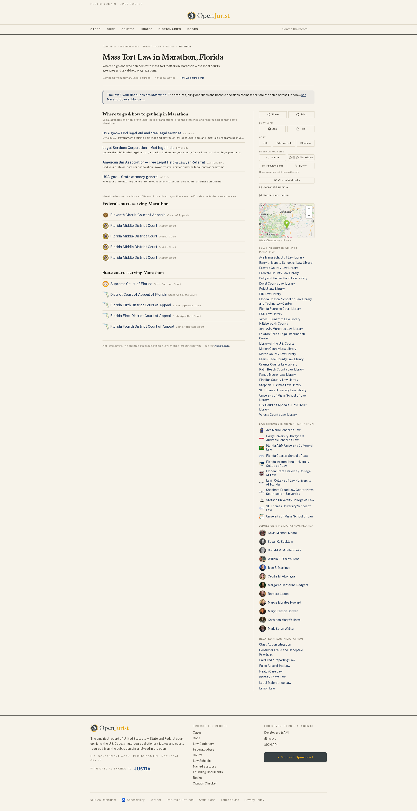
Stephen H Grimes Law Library (280, 385)
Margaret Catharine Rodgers (288, 585)
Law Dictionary (203, 744)
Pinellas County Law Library (278, 380)
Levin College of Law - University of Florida (288, 482)
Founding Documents (208, 772)
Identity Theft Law (272, 677)
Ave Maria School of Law (283, 430)
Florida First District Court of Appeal (140, 316)
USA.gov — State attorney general (131, 177)
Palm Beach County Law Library (281, 369)
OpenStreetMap (269, 240)
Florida (170, 46)
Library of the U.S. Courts (276, 343)
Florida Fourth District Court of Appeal (142, 326)
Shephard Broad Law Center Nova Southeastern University (290, 492)
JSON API (271, 744)
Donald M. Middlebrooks (284, 550)
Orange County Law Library (278, 364)
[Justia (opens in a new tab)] (142, 769)
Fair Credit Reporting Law (277, 660)
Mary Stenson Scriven (283, 611)
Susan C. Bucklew (280, 541)
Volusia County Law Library (278, 414)
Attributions (207, 800)
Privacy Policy (254, 800)
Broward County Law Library (279, 273)
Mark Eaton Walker (281, 628)
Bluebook (305, 143)
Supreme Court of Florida (131, 284)
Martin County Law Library (277, 354)
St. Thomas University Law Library (282, 390)
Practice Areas (129, 46)
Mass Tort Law (152, 46)
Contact (155, 800)
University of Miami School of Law (289, 516)
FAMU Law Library (272, 288)
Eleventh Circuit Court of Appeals (137, 215)
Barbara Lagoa (278, 594)
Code (111, 29)
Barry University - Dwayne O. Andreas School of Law (285, 438)
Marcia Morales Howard (284, 602)
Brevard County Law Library (278, 268)
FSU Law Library (270, 314)
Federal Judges (203, 749)
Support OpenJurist (295, 757)
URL (265, 143)
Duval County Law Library (277, 283)
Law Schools (202, 761)
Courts (127, 29)
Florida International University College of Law (287, 463)
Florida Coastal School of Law (287, 455)
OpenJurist (109, 46)
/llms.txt (270, 738)
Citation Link (283, 143)
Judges (146, 29)
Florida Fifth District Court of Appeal (140, 305)
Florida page (221, 345)
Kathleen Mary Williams (284, 620)
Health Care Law (271, 671)
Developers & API (276, 732)
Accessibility (133, 800)
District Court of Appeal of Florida (138, 294)
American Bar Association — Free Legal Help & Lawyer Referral (154, 162)
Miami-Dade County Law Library (281, 359)
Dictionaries (170, 29)
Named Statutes (204, 766)
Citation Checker (205, 783)
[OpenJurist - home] (208, 16)
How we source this (192, 77)
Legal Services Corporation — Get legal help (138, 148)
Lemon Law (267, 688)
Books (192, 29)
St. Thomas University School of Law (288, 508)
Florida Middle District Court (133, 226)
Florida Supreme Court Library (280, 308)
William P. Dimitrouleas (283, 559)
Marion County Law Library (277, 348)
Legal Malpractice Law (275, 682)
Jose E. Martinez (279, 567)
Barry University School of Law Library (285, 262)
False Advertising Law (274, 665)
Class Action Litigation (275, 644)
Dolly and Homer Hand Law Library (283, 278)
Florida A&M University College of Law (290, 447)
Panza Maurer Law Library (277, 374)
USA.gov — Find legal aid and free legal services (142, 133)
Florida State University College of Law (288, 473)
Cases (95, 29)
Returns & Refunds (180, 800)
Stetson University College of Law (290, 500)
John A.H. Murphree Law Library (281, 328)
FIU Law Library (270, 294)
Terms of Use (229, 800)
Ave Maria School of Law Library (281, 257)
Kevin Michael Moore (282, 533)
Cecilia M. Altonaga (281, 576)
